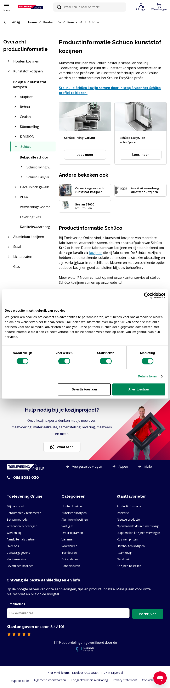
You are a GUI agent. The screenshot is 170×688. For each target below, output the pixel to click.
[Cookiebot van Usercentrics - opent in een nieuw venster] (147, 295)
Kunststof (74, 22)
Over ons (13, 546)
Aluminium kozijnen (75, 519)
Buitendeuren (71, 559)
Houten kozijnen (73, 506)
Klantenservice (16, 559)
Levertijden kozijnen (20, 566)
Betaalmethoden (18, 519)
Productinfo (52, 22)
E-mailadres (16, 604)
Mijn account (15, 506)
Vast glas (68, 526)
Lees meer (85, 154)
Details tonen (147, 376)
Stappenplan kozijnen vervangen (138, 533)
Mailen (148, 466)
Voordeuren (69, 546)
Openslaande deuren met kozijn (138, 526)
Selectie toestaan (84, 389)
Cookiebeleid (150, 680)
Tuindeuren (69, 553)
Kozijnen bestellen (129, 566)
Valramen (68, 539)
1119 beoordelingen (69, 642)
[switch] (64, 361)
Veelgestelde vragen (87, 466)
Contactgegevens (18, 553)
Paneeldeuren (71, 566)
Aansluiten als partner (21, 539)
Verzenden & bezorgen (22, 526)
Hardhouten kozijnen (131, 546)
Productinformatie (129, 506)
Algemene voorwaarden (50, 680)
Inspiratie (123, 513)
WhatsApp (65, 447)
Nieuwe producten (129, 519)
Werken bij (14, 533)
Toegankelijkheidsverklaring (89, 680)
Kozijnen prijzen (127, 539)
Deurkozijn (124, 559)
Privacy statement (125, 680)
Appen (123, 466)
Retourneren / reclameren (24, 513)
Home (32, 22)
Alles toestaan (138, 389)
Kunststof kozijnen (74, 513)
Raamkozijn (124, 553)
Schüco (94, 22)
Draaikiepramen (72, 533)
